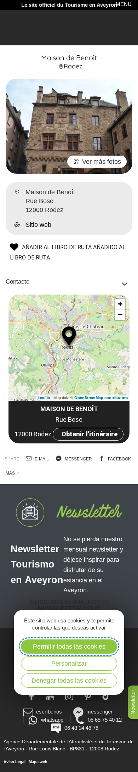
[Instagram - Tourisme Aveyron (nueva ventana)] (69, 695)
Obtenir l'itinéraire (89, 434)
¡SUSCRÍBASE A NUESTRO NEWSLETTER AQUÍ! (69, 605)
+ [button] (120, 304)
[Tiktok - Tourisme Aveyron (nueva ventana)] (107, 695)
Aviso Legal (14, 762)
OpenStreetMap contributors (101, 397)
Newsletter (133, 702)
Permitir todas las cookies (69, 646)
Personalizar (69, 663)
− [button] (120, 314)
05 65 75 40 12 (105, 720)
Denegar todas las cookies (69, 680)
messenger (78, 459)
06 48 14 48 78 (81, 728)
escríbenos (49, 712)
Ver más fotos (101, 161)
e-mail (41, 459)
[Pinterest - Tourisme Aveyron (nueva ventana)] (88, 695)
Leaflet (44, 397)
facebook (119, 459)
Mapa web (38, 762)
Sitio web (38, 224)
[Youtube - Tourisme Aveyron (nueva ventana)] (50, 695)
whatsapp (52, 720)
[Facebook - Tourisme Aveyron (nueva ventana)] (32, 695)
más (11, 473)
